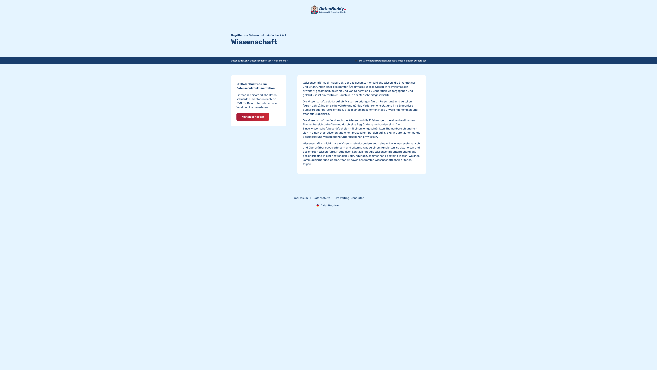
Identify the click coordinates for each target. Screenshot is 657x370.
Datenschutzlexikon (260, 60)
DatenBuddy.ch (239, 60)
